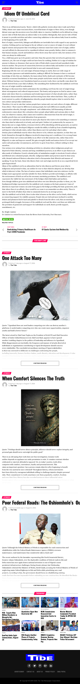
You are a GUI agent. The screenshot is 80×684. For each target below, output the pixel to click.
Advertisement (19, 671)
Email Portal (61, 671)
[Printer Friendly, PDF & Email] (8, 219)
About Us (40, 671)
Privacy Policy (50, 671)
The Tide (13, 21)
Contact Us (30, 671)
